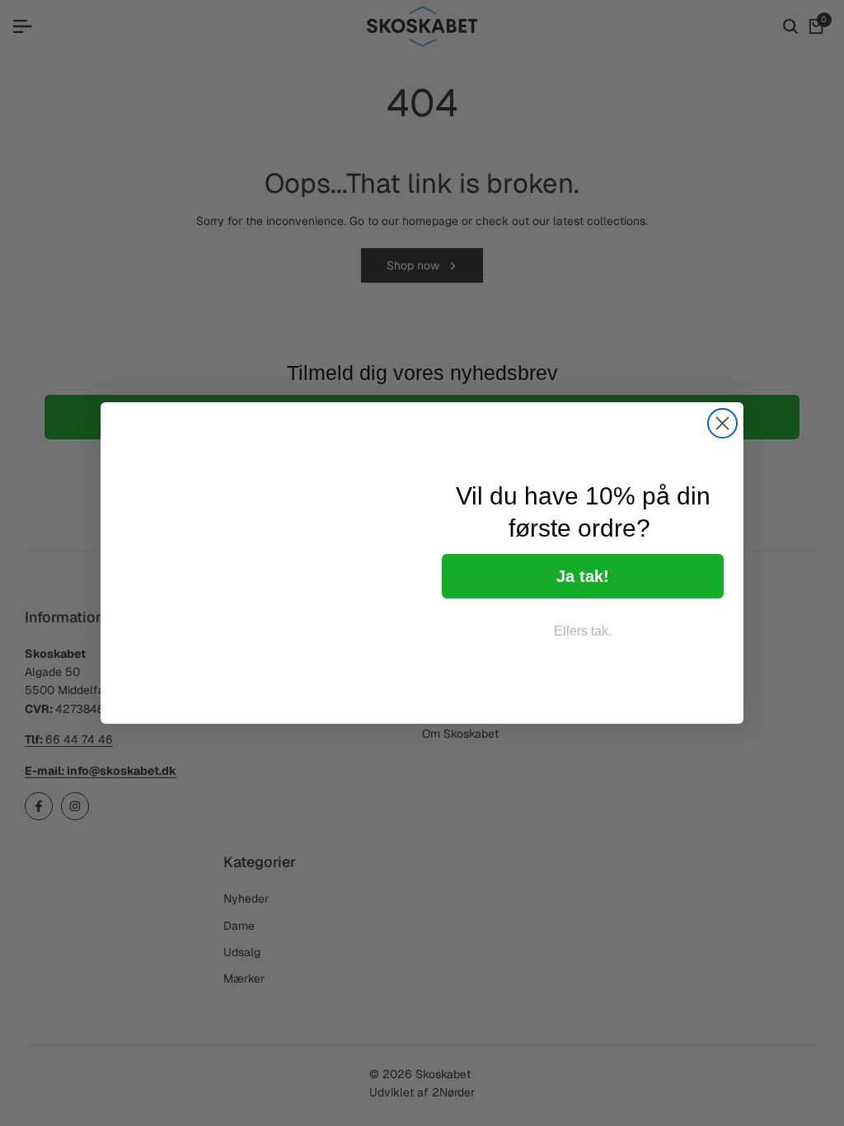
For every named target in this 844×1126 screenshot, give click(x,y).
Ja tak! (582, 576)
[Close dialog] (722, 423)
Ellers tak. (583, 631)
